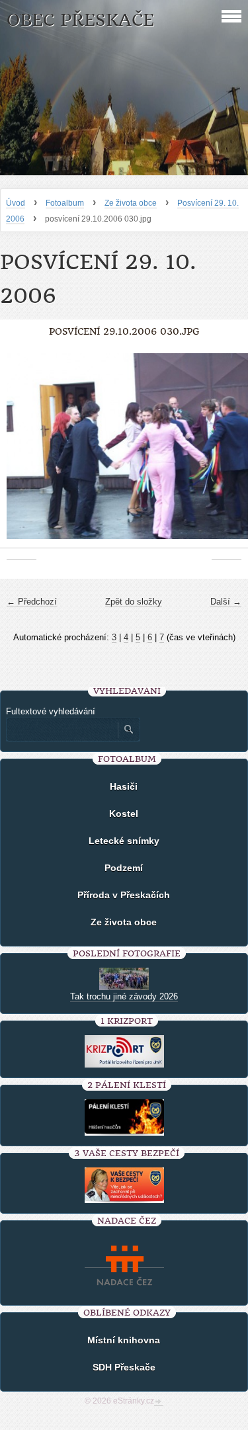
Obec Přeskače (80, 20)
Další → (225, 602)
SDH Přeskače (124, 1367)
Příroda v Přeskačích (123, 895)
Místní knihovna (123, 1340)
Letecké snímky (124, 840)
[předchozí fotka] (21, 453)
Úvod (15, 203)
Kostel (123, 813)
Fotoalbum (65, 203)
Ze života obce (130, 203)
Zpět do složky (133, 602)
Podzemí (123, 867)
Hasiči (124, 786)
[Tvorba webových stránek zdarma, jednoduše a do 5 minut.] (158, 1402)
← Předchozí (32, 602)
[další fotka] (226, 453)
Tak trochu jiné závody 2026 (124, 996)
